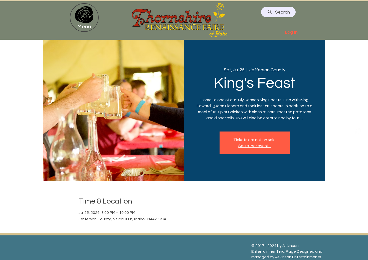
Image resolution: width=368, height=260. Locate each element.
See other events (254, 146)
